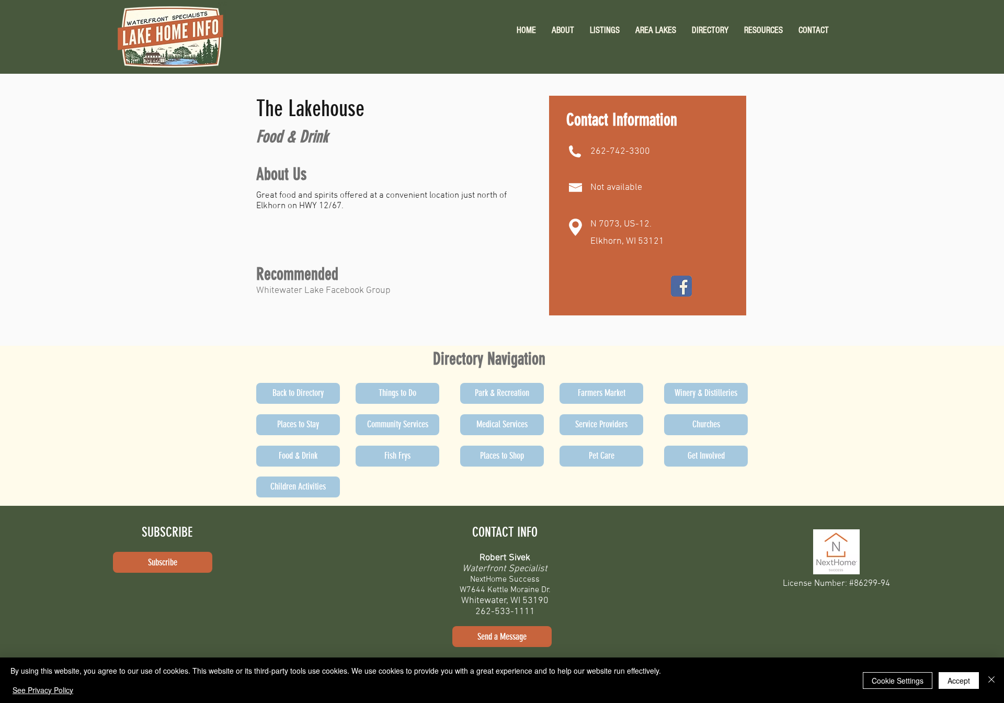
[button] (763, 30)
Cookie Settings (897, 680)
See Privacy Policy (43, 690)
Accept (959, 680)
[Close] (991, 680)
